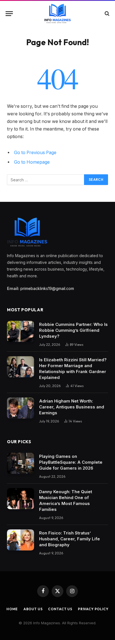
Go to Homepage (32, 162)
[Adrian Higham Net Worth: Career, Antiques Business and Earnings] (20, 408)
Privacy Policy (93, 609)
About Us (33, 609)
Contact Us (60, 609)
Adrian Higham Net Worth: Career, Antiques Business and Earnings (71, 406)
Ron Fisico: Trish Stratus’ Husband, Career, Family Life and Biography (69, 538)
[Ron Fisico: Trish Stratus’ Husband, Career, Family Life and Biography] (20, 539)
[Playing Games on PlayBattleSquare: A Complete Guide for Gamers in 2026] (20, 463)
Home (12, 609)
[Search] (106, 13)
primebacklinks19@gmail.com (47, 288)
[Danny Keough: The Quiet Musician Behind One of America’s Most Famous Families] (20, 498)
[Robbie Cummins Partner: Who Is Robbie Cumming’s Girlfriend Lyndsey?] (20, 331)
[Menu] (9, 13)
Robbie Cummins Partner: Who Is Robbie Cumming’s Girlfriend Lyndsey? (73, 330)
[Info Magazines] (57, 13)
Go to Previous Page (35, 152)
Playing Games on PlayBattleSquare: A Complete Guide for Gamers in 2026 (70, 462)
